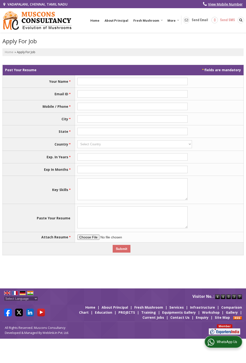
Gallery (232, 312)
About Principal (116, 20)
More (171, 20)
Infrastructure (202, 307)
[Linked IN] (30, 312)
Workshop (211, 312)
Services (176, 307)
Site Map (222, 317)
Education (103, 312)
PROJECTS (126, 312)
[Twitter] (19, 312)
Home (94, 20)
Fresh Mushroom (146, 20)
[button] (225, 4)
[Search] (240, 20)
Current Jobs (153, 317)
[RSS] (237, 317)
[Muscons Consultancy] (37, 20)
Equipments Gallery (179, 312)
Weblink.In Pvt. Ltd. (56, 333)
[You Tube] (41, 312)
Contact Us (180, 317)
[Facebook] (8, 312)
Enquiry (202, 317)
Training (148, 312)
